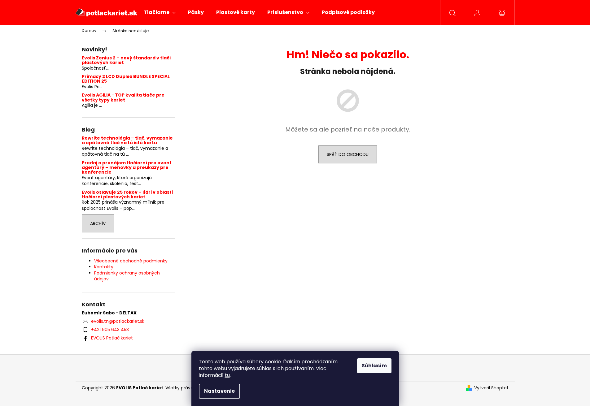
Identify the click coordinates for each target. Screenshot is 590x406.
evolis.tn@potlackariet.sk (117, 321)
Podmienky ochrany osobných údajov (127, 276)
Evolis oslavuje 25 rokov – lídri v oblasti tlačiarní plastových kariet (127, 195)
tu (227, 375)
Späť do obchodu (348, 154)
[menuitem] (160, 12)
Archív (98, 223)
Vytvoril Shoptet (491, 388)
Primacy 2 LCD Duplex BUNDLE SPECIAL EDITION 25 (126, 79)
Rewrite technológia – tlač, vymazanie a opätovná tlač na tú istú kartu (127, 140)
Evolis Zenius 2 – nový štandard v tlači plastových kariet (126, 60)
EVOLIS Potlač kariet (112, 338)
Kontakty (103, 267)
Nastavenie (219, 391)
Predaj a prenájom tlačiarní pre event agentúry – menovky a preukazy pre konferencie (127, 168)
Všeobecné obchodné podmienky (131, 261)
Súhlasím (374, 365)
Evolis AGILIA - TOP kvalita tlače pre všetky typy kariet (123, 97)
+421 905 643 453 (110, 329)
